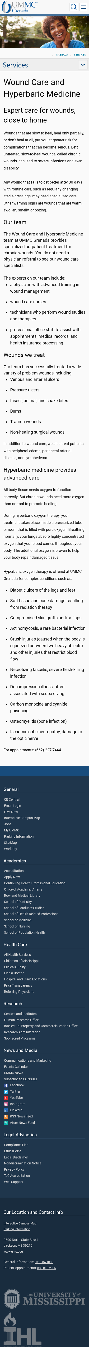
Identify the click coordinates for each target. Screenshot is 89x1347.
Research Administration (22, 1032)
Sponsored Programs (19, 1038)
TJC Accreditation (17, 1176)
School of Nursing (17, 926)
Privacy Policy (14, 1170)
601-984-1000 (44, 1262)
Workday (10, 849)
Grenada (62, 54)
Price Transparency (18, 986)
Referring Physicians (19, 992)
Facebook (16, 1085)
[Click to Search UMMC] (74, 7)
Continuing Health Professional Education (35, 883)
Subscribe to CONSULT (20, 1079)
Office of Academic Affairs (23, 889)
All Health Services (17, 955)
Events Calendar (16, 1067)
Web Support (13, 1182)
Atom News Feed (21, 1123)
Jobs (7, 824)
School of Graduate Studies (24, 908)
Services (80, 54)
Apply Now (12, 877)
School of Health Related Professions (31, 914)
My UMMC (11, 830)
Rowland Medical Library (22, 896)
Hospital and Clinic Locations (25, 979)
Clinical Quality (15, 967)
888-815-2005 (46, 1268)
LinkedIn (15, 1110)
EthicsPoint (12, 1151)
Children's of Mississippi (21, 961)
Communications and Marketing (27, 1061)
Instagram (16, 1104)
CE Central (11, 800)
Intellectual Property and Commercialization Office (41, 1026)
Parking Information (19, 837)
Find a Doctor (14, 973)
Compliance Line (16, 1145)
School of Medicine (18, 920)
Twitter (14, 1092)
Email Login (12, 806)
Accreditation (14, 871)
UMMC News (13, 1073)
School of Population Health (24, 933)
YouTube (15, 1098)
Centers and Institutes (20, 1014)
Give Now (11, 812)
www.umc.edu (13, 1251)
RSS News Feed (20, 1116)
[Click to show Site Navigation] (83, 7)
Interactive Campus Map (22, 818)
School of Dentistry (18, 902)
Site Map (10, 843)
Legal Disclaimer (16, 1157)
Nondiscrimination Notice (22, 1163)
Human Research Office (21, 1020)
